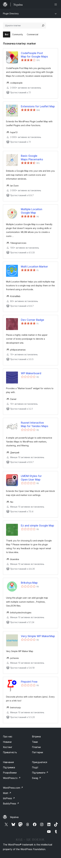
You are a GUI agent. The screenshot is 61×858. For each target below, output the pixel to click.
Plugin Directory (11, 13)
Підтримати (40, 772)
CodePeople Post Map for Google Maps (34, 54)
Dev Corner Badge (32, 319)
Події (35, 767)
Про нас (7, 736)
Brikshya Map (29, 582)
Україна (14, 817)
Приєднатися (39, 762)
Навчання (8, 762)
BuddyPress (11, 803)
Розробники (10, 772)
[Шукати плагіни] (43, 26)
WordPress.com (13, 787)
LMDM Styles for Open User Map (31, 477)
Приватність (10, 752)
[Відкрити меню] (56, 4)
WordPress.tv (12, 777)
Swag (36, 777)
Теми (35, 741)
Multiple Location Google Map (31, 211)
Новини (7, 741)
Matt (7, 793)
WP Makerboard (31, 373)
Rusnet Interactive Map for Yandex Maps (34, 424)
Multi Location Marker (34, 266)
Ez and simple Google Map (37, 525)
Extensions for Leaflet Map (38, 106)
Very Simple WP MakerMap (38, 636)
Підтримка (9, 767)
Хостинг (7, 747)
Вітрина (36, 736)
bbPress (9, 798)
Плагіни (36, 747)
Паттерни (37, 752)
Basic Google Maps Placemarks (32, 157)
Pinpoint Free (29, 681)
